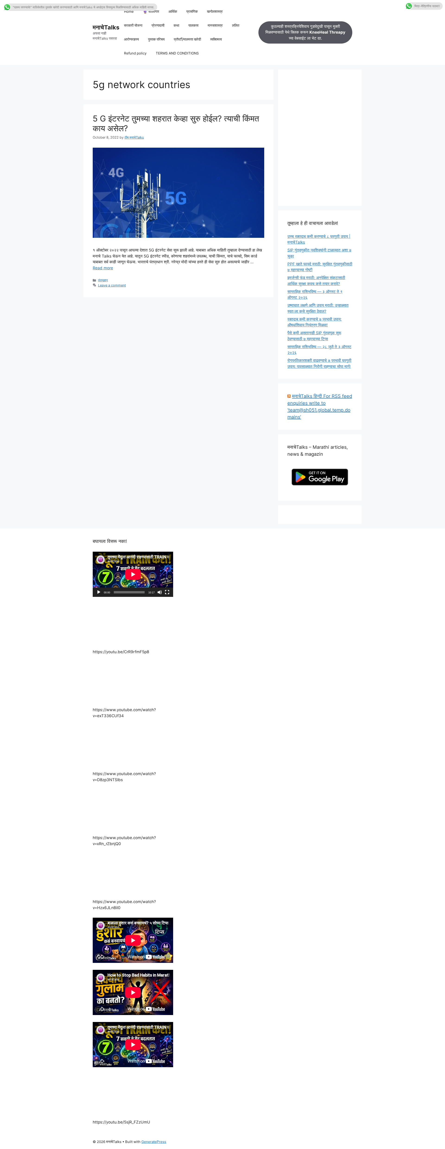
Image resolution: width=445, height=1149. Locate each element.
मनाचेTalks (106, 27)
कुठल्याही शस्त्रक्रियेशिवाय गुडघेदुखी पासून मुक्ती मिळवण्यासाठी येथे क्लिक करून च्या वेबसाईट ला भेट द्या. (305, 32)
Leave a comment (112, 285)
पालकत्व (193, 25)
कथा (176, 25)
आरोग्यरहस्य (131, 39)
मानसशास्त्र (215, 25)
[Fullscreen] (167, 592)
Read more (103, 268)
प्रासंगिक (192, 11)
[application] (133, 574)
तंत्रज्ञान (103, 280)
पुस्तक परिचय (156, 39)
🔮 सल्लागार (151, 11)
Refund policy (135, 53)
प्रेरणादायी (158, 25)
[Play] (98, 592)
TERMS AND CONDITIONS (177, 53)
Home (129, 11)
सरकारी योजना (133, 25)
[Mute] (159, 592)
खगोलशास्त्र (215, 11)
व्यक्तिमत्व (216, 39)
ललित (235, 25)
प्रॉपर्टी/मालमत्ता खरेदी (187, 39)
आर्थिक (172, 11)
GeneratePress (153, 1141)
